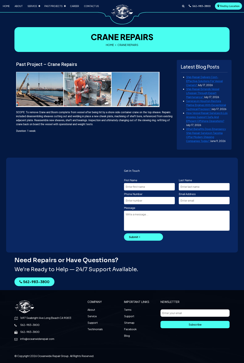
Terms (127, 309)
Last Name (185, 180)
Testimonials (95, 329)
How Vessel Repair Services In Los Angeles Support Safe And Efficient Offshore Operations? (207, 117)
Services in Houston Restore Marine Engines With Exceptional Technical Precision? (206, 105)
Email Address (187, 194)
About (19, 5)
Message (129, 208)
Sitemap (129, 322)
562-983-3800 (36, 281)
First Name (130, 180)
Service (32, 5)
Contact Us (91, 5)
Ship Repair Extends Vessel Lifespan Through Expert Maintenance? (202, 93)
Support (92, 322)
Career (74, 5)
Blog (127, 335)
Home (6, 5)
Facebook (130, 329)
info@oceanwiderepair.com (37, 339)
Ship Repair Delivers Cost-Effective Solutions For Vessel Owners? (204, 81)
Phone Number (133, 194)
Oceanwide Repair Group (53, 356)
